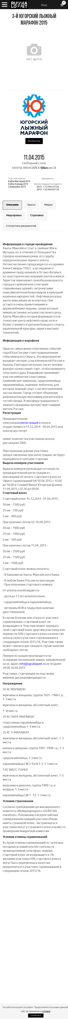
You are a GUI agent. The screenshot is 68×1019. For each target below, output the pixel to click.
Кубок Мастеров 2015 (19, 181)
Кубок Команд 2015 (18, 184)
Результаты (34, 141)
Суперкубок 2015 (17, 187)
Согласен (36, 1015)
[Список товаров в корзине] (63, 5)
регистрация (29, 423)
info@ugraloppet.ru (32, 664)
